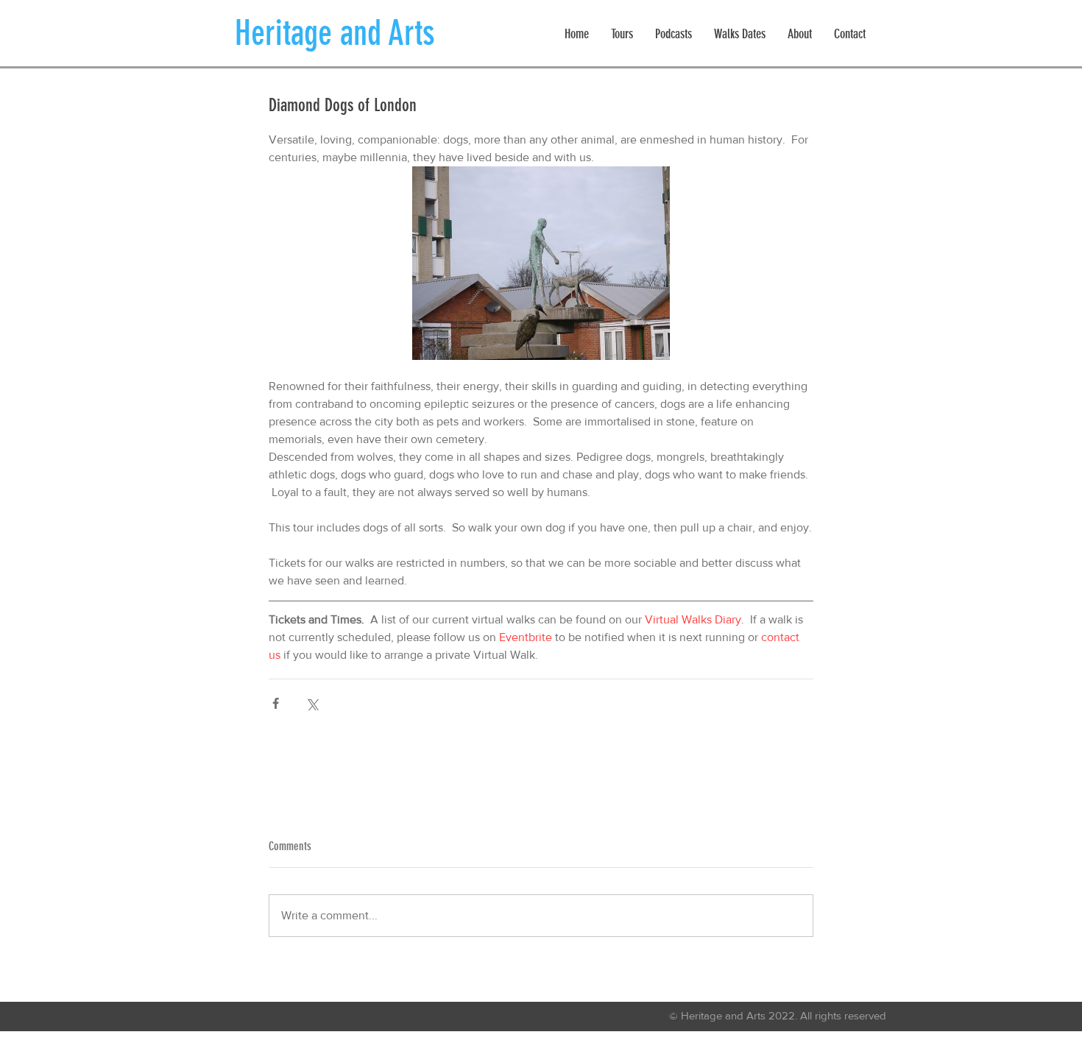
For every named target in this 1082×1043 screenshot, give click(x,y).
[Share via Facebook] (276, 703)
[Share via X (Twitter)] (312, 703)
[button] (622, 34)
